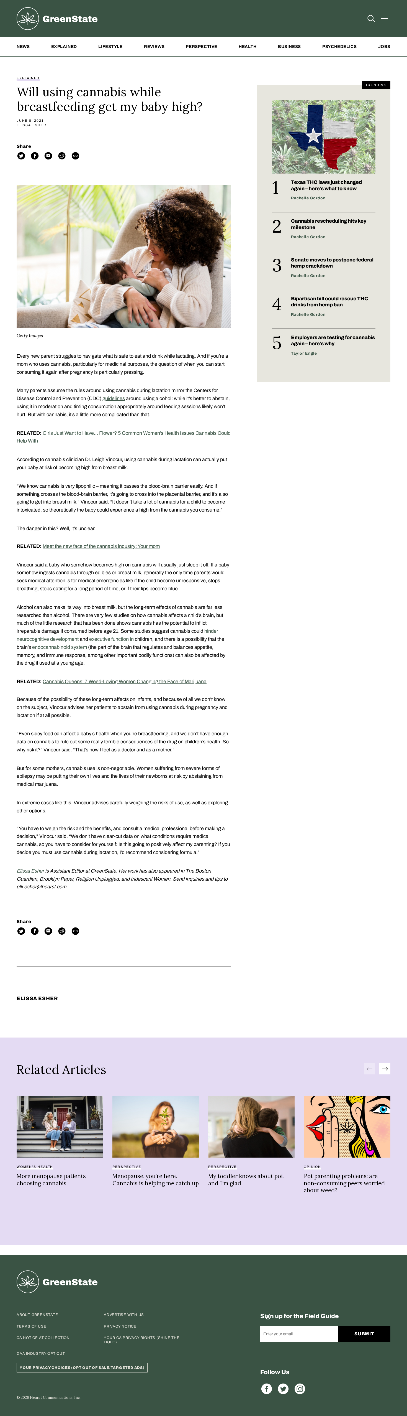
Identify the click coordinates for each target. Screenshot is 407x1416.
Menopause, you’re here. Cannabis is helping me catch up (155, 1179)
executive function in (111, 639)
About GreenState (37, 1315)
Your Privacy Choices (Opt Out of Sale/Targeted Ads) (82, 1368)
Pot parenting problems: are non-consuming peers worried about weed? (344, 1183)
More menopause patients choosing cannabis (51, 1179)
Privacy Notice (120, 1326)
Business (289, 46)
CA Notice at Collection (43, 1338)
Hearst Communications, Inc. (55, 1397)
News (23, 46)
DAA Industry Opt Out (41, 1354)
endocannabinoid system (59, 647)
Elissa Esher (32, 125)
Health (248, 46)
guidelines (113, 398)
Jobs (384, 46)
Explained (64, 46)
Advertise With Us (124, 1315)
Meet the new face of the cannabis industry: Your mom (101, 546)
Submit (364, 1333)
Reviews (154, 46)
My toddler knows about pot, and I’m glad (246, 1179)
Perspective (201, 46)
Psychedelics (339, 46)
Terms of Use (31, 1326)
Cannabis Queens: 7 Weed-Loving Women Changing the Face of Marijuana (125, 681)
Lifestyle (110, 46)
